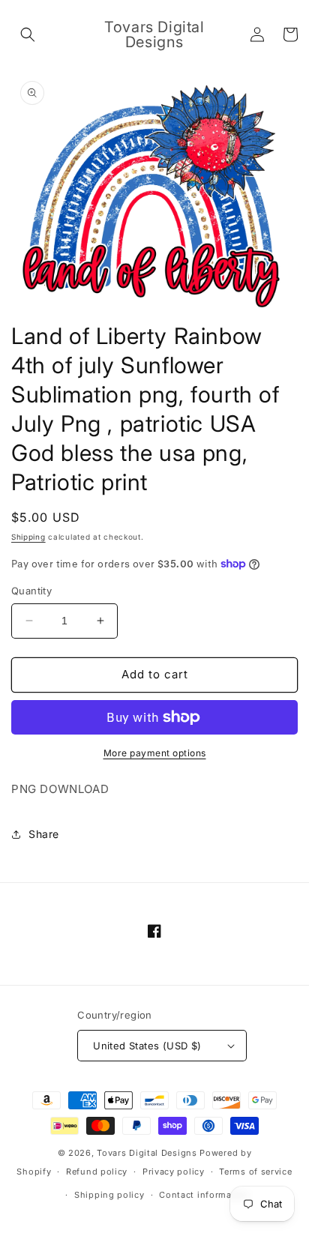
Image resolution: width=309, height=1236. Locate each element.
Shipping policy (109, 1195)
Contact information (204, 1195)
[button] (27, 34)
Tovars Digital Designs (146, 1153)
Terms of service (255, 1171)
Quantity (31, 591)
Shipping (28, 536)
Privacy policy (173, 1171)
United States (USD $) (147, 1046)
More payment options (155, 753)
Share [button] (43, 833)
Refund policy (97, 1171)
